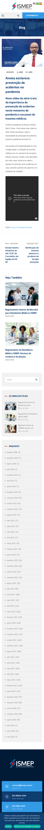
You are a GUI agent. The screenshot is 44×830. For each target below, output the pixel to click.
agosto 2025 (11, 463)
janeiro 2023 (11, 554)
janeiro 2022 (11, 623)
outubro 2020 (12, 708)
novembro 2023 (12, 498)
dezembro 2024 (12, 475)
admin (21, 72)
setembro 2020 (12, 714)
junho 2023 (11, 526)
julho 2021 (10, 657)
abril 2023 (10, 537)
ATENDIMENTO (32, 15)
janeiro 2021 (11, 691)
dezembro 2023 (12, 492)
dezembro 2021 (12, 628)
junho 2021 (11, 663)
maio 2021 (10, 668)
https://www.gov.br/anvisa (21, 227)
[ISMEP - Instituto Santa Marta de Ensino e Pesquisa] (22, 6)
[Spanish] (40, 3)
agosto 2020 (11, 719)
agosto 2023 (11, 515)
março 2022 (11, 611)
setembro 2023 (12, 509)
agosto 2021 (11, 651)
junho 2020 (11, 731)
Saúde (31, 72)
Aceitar (8, 826)
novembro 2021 (12, 634)
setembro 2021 (12, 645)
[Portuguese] (37, 3)
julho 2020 (10, 725)
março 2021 (11, 680)
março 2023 (11, 543)
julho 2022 (10, 589)
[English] (34, 3)
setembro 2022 (12, 577)
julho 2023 (10, 520)
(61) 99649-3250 (19, 795)
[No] (41, 821)
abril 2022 (10, 606)
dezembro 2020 (12, 697)
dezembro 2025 (12, 458)
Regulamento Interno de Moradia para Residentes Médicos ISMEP (21, 311)
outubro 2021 (12, 640)
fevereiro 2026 (12, 452)
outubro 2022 (12, 572)
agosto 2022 (11, 583)
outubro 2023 (12, 503)
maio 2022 (10, 600)
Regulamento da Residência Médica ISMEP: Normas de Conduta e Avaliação (19, 353)
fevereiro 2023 (12, 549)
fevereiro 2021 (12, 685)
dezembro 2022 (12, 560)
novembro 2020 (12, 702)
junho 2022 (11, 594)
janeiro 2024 (11, 486)
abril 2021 (10, 674)
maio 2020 (10, 736)
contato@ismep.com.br (22, 785)
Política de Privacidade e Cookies (27, 826)
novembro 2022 (12, 566)
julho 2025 (10, 469)
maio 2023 (10, 532)
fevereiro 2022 (12, 617)
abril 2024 (10, 480)
